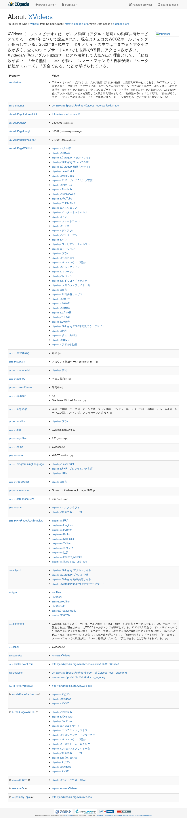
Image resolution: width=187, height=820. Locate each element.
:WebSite (61, 601)
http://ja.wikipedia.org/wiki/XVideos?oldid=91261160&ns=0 (85, 664)
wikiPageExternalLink (23, 114)
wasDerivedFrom (21, 664)
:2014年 (61, 153)
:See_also (63, 538)
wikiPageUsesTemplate (26, 520)
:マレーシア (63, 271)
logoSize (17, 438)
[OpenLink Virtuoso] (63, 811)
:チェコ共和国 (64, 335)
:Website (58, 606)
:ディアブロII (64, 230)
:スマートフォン (66, 221)
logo (15, 429)
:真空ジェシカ (64, 757)
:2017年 (61, 299)
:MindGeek (63, 175)
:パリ (59, 239)
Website (34, 24)
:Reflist (61, 534)
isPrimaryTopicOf (21, 685)
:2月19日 (61, 312)
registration (19, 481)
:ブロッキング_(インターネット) (75, 734)
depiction (16, 672)
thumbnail (16, 105)
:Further (62, 529)
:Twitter (61, 543)
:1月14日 (61, 148)
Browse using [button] (46, 4)
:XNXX (60, 703)
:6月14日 (61, 317)
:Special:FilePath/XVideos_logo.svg (79, 677)
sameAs (15, 655)
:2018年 (61, 303)
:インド (61, 216)
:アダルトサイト (66, 725)
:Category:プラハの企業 (70, 162)
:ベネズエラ (63, 257)
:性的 (60, 552)
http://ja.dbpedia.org (76, 24)
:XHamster (62, 716)
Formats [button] (70, 4)
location (17, 421)
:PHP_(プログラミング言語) (72, 180)
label (14, 647)
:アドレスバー (64, 203)
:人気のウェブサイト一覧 (71, 285)
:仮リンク (62, 548)
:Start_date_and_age (69, 561)
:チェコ (61, 226)
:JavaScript (63, 171)
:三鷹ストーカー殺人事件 (71, 744)
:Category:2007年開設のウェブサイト (78, 326)
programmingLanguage (26, 464)
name (16, 447)
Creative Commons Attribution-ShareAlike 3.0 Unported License (124, 815)
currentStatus (20, 387)
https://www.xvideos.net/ (66, 114)
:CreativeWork (64, 610)
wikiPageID (17, 122)
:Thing (57, 592)
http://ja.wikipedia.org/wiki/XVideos (72, 685)
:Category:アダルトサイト (71, 157)
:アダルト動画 (64, 344)
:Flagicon (62, 525)
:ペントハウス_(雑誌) (69, 262)
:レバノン (62, 276)
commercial (19, 370)
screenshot (19, 490)
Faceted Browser (142, 4)
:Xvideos (61, 699)
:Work (57, 597)
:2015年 (61, 321)
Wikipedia (68, 815)
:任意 (59, 289)
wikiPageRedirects (24, 694)
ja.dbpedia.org (120, 24)
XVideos (40, 16)
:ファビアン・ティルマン (71, 244)
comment (16, 623)
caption (17, 361)
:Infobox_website (67, 557)
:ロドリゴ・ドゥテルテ (69, 280)
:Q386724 (61, 615)
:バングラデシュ (66, 235)
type (15, 507)
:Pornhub (62, 189)
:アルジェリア (64, 207)
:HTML (60, 340)
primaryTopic (21, 797)
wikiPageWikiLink (21, 148)
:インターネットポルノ (69, 212)
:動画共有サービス (67, 294)
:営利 (59, 330)
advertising (19, 353)
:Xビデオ (61, 694)
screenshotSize (21, 499)
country (17, 378)
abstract (15, 82)
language (18, 409)
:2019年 (61, 308)
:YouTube (62, 198)
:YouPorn (62, 721)
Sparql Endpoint (169, 4)
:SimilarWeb (63, 194)
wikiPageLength (20, 131)
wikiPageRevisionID (22, 139)
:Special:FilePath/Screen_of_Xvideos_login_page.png (89, 672)
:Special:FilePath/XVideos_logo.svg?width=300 (85, 105)
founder (17, 396)
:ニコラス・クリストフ (69, 730)
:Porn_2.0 (62, 185)
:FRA (60, 520)
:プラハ (61, 253)
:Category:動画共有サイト (71, 166)
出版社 (19, 780)
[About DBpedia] (18, 4)
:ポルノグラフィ (66, 267)
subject (15, 570)
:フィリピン (63, 248)
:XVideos (61, 655)
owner (16, 455)
